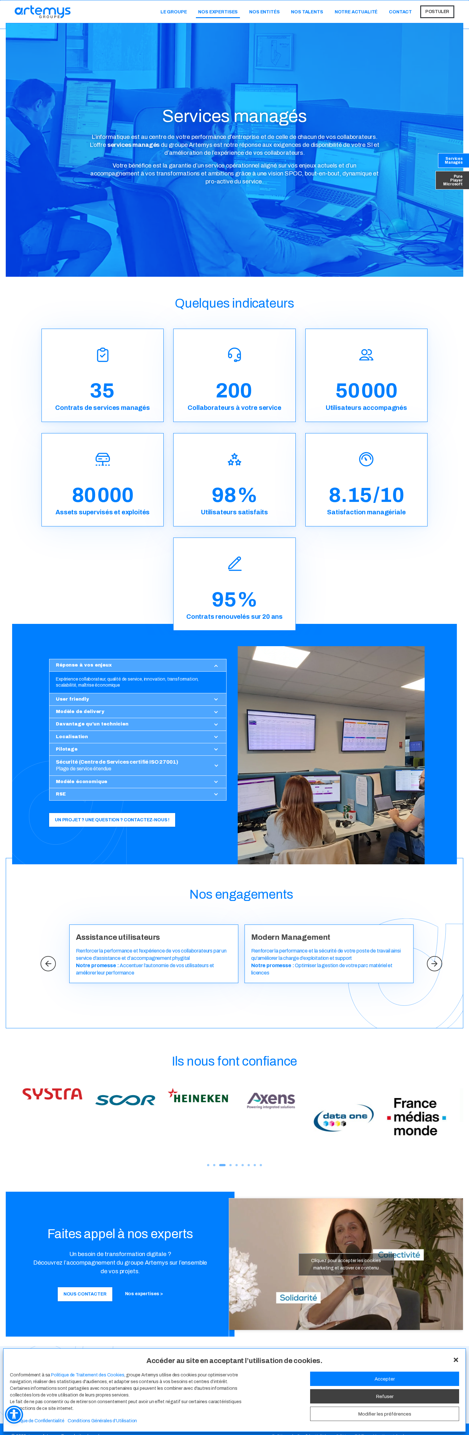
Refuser (385, 1396)
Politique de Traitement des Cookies (87, 1375)
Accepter (385, 1378)
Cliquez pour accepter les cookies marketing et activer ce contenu (346, 1264)
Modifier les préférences (384, 1413)
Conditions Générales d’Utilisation (102, 1420)
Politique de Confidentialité (37, 1420)
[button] (456, 1359)
